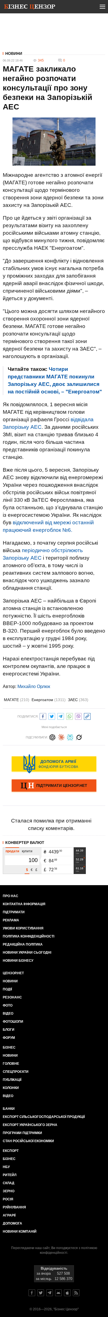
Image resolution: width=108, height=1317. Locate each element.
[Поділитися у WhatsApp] (69, 715)
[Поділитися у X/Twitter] (51, 715)
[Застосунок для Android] (58, 1292)
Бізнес (9, 1047)
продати (12, 851)
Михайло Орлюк (33, 686)
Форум (9, 1038)
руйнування (14, 1207)
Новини (13, 53)
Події (7, 989)
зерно (8, 1191)
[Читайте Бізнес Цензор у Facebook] (32, 1292)
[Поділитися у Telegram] (60, 715)
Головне (11, 1064)
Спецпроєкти (16, 1072)
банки (9, 1109)
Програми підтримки (22, 1133)
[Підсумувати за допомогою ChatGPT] (52, 736)
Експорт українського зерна (30, 1125)
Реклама (11, 920)
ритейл (9, 1175)
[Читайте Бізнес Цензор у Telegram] (49, 1292)
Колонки (11, 1088)
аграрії (9, 1215)
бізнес (9, 1159)
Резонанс (12, 997)
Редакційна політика (23, 944)
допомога (12, 1223)
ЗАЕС (78, 699)
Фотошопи (13, 1022)
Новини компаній (20, 1231)
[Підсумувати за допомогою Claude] (61, 736)
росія (8, 1199)
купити (27, 851)
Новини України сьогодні (27, 952)
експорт (11, 1151)
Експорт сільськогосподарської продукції (44, 1117)
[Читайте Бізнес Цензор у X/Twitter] (40, 1292)
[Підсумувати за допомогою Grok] (79, 736)
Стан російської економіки (28, 1141)
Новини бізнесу (18, 961)
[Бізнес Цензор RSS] (76, 1292)
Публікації (12, 1080)
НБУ (6, 1167)
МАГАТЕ (16, 699)
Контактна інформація (24, 904)
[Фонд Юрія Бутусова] (54, 763)
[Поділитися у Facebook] (43, 715)
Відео (8, 1013)
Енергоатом (49, 699)
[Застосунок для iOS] (67, 1292)
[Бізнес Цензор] (29, 7)
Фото (7, 1005)
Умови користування (23, 928)
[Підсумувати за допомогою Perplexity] (70, 736)
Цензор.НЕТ (13, 973)
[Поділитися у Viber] (78, 715)
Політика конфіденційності (28, 936)
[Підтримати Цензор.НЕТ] (54, 786)
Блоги (8, 1030)
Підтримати (14, 912)
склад (8, 1183)
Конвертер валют (24, 842)
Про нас (10, 896)
